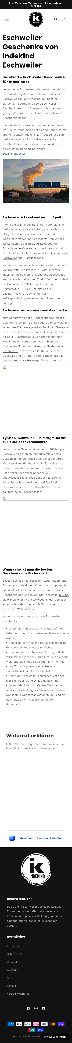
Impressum (13, 946)
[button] (7, 19)
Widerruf (12, 969)
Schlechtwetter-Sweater (18, 248)
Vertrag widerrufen (18, 993)
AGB (9, 977)
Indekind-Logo (37, 243)
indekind (26, 1036)
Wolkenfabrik (11, 243)
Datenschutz (14, 953)
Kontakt (11, 985)
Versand (12, 962)
